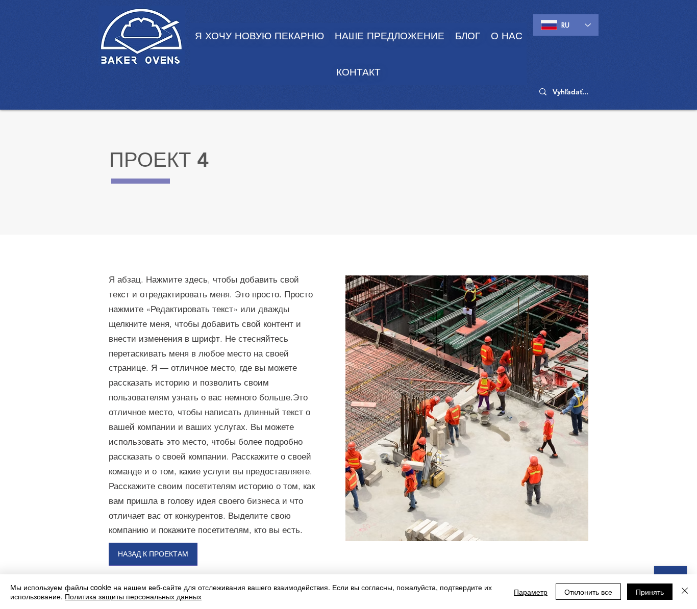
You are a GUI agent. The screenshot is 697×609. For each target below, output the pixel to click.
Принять (650, 592)
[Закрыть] (685, 591)
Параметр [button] (530, 592)
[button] (389, 36)
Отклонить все (588, 592)
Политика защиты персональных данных (133, 596)
